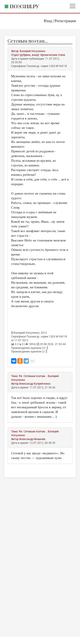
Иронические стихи (52, 55)
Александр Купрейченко (34, 383)
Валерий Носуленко (32, 51)
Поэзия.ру (24, 6)
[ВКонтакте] (13, 361)
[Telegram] (26, 361)
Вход (48, 21)
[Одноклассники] (20, 361)
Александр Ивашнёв (32, 439)
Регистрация (65, 21)
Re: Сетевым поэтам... (33, 376)
